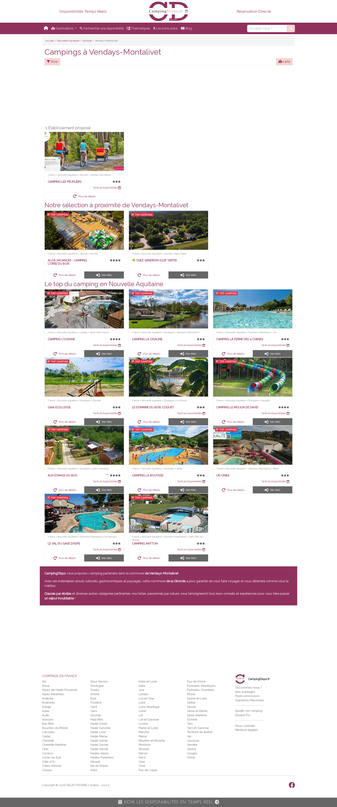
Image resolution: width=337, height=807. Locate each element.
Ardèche (47, 698)
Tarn (190, 723)
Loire (142, 702)
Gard (93, 706)
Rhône (191, 694)
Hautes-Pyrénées (102, 757)
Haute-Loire (98, 732)
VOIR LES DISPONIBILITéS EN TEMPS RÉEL (168, 802)
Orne (142, 765)
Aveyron (47, 719)
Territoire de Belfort (199, 732)
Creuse (47, 770)
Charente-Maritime (54, 744)
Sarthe (191, 702)
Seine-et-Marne (197, 711)
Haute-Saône (99, 740)
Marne (143, 736)
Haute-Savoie (99, 744)
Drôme (94, 694)
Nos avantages (245, 691)
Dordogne (97, 685)
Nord (142, 757)
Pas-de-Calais (148, 770)
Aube (45, 711)
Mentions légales (246, 729)
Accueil (49, 40)
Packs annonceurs (247, 696)
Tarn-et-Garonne (198, 728)
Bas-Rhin (48, 723)
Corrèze (47, 753)
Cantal (46, 736)
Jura (141, 689)
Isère (142, 685)
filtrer (54, 61)
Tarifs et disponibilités (105, 187)
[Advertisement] (168, 96)
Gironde (87, 40)
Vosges (192, 753)
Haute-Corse (98, 723)
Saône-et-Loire (197, 698)
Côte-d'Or (48, 761)
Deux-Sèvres (99, 681)
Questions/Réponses (249, 700)
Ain (44, 681)
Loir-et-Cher (146, 698)
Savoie (191, 706)
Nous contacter (245, 725)
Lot (141, 715)
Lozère (143, 723)
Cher (45, 749)
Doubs (94, 689)
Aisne (46, 685)
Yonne (191, 757)
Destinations (64, 28)
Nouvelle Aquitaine (68, 40)
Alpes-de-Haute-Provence (59, 689)
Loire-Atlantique (149, 706)
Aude (45, 715)
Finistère (96, 702)
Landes (143, 694)
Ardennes (48, 702)
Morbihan (145, 744)
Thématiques (140, 28)
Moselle (144, 749)
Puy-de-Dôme (196, 681)
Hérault (95, 761)
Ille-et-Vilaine (99, 765)
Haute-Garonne (100, 728)
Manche (144, 732)
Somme (192, 719)
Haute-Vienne (99, 749)
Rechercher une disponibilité (103, 28)
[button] (84, 196)
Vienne (191, 749)
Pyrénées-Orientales (201, 689)
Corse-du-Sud (51, 757)
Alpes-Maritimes (53, 694)
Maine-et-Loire (148, 728)
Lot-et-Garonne (149, 719)
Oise (142, 761)
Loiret (142, 711)
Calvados (48, 732)
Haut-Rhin (96, 719)
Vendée (192, 744)
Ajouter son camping (248, 710)
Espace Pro (242, 715)
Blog (188, 28)
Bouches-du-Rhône (55, 728)
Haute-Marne (98, 736)
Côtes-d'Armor (51, 765)
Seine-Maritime (197, 715)
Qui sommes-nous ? (248, 687)
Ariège (46, 706)
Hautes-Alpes (99, 753)
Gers (93, 711)
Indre (93, 770)
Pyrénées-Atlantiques (201, 685)
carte (286, 61)
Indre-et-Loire (148, 681)
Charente (48, 740)
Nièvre (143, 753)
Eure (93, 698)
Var (189, 736)
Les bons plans (166, 28)
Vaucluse (193, 740)
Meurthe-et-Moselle (152, 740)
